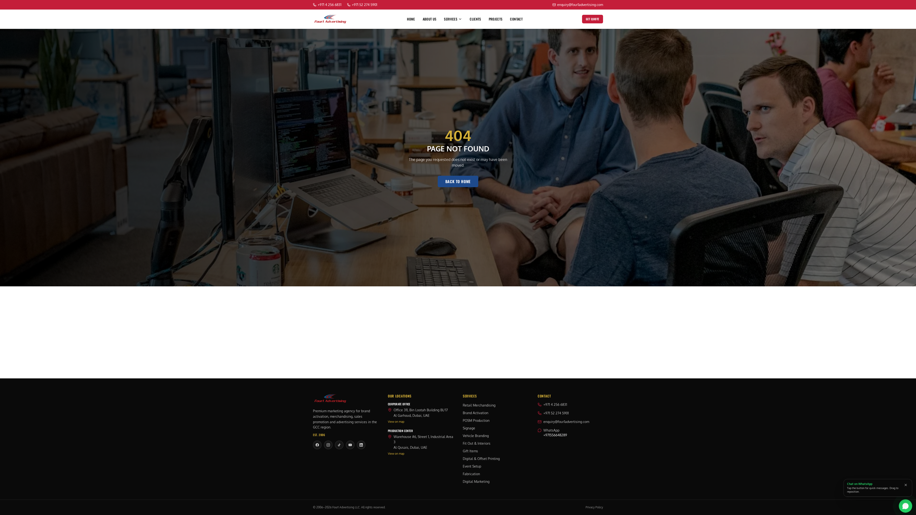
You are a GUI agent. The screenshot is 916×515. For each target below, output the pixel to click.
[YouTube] (350, 445)
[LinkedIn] (361, 445)
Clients (475, 19)
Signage (469, 428)
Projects (496, 19)
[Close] (906, 485)
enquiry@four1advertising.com (566, 422)
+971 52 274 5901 (556, 413)
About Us (430, 19)
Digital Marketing (476, 481)
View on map (396, 421)
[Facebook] (317, 445)
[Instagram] (328, 445)
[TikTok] (339, 445)
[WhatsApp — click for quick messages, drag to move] (905, 506)
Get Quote (592, 19)
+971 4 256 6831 (555, 404)
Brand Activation (475, 413)
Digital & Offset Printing (481, 459)
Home (411, 19)
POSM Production (476, 420)
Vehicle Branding (476, 436)
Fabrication (471, 474)
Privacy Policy (594, 507)
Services (450, 19)
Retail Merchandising (479, 405)
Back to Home (458, 181)
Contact (516, 19)
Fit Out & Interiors (476, 443)
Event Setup (472, 466)
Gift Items (470, 451)
